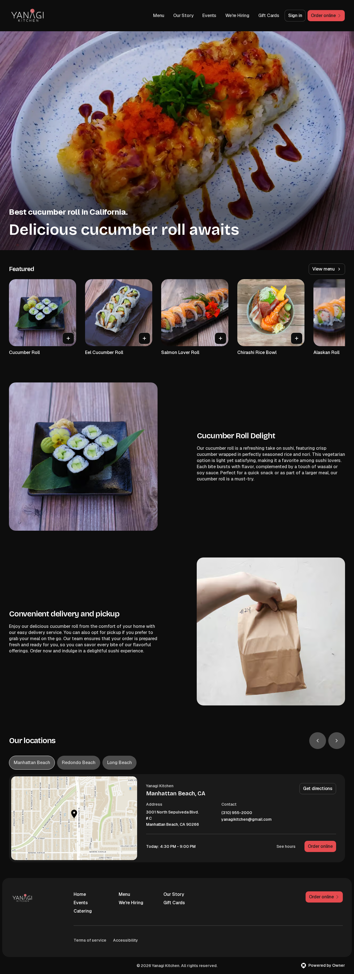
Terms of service (90, 940)
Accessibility (125, 940)
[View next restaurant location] (336, 740)
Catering (83, 911)
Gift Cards (268, 15)
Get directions (317, 788)
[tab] (32, 763)
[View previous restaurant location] (317, 740)
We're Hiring (237, 15)
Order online (320, 846)
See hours (286, 846)
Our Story (183, 15)
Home (80, 894)
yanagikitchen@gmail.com (246, 819)
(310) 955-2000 (236, 812)
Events (209, 15)
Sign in (295, 15)
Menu (158, 15)
